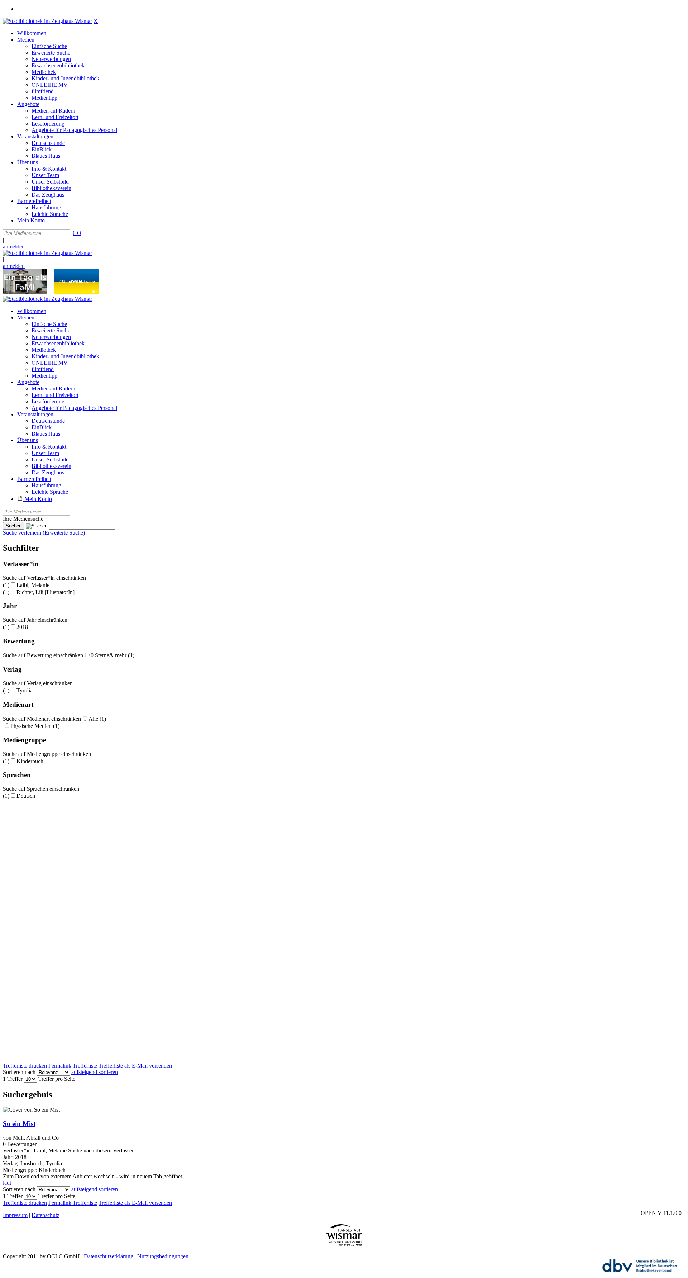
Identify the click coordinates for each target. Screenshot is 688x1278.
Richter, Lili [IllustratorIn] (45, 592)
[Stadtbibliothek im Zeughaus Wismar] (47, 21)
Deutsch (25, 796)
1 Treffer (13, 1079)
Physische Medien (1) (34, 726)
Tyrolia (24, 690)
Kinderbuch (29, 761)
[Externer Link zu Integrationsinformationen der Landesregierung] (76, 292)
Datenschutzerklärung (108, 1256)
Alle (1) (97, 719)
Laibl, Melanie (32, 585)
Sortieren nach (19, 1072)
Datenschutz (45, 1215)
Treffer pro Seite (56, 1079)
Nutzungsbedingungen (162, 1256)
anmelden (14, 246)
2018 (22, 627)
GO (77, 233)
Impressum (15, 1215)
